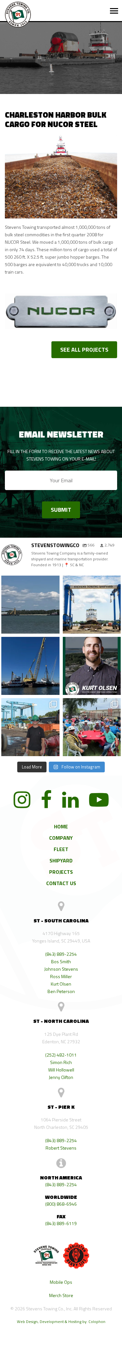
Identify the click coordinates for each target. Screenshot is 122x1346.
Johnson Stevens (61, 969)
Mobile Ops (61, 1282)
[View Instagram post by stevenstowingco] (53, 628)
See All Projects (84, 349)
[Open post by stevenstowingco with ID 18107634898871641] (92, 666)
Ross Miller (61, 976)
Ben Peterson (61, 991)
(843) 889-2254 (61, 954)
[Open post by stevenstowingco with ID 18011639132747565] (92, 605)
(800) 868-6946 (61, 1203)
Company (61, 838)
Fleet (61, 849)
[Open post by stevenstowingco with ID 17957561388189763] (92, 727)
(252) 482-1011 (61, 1054)
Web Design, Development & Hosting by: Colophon (61, 1322)
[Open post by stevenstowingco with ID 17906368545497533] (30, 666)
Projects (61, 872)
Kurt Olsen (61, 983)
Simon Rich (61, 1062)
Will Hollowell (61, 1069)
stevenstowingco (30, 584)
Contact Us (61, 883)
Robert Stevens (61, 1147)
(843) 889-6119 (61, 1223)
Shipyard (61, 860)
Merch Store (61, 1295)
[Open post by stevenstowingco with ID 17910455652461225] (30, 605)
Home (61, 826)
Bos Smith (61, 961)
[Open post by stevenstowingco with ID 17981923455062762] (30, 727)
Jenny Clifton (61, 1077)
